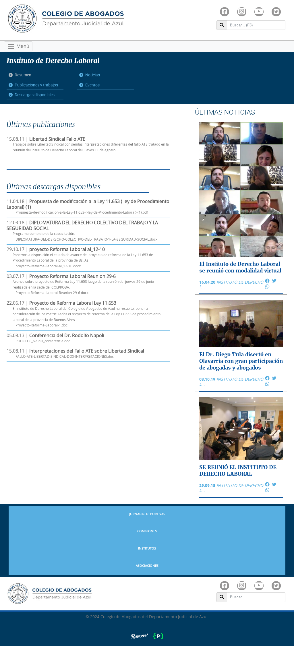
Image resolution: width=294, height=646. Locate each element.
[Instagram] (241, 11)
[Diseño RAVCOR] (140, 633)
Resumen (23, 75)
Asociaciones (147, 566)
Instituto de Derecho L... (231, 284)
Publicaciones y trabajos (36, 85)
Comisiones (147, 531)
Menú (22, 46)
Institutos (147, 548)
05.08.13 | (55, 338)
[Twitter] (276, 11)
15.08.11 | (88, 144)
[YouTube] (259, 11)
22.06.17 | (83, 313)
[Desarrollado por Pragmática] (158, 633)
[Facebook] (224, 11)
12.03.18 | (82, 230)
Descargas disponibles (35, 94)
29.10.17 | (80, 257)
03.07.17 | (80, 284)
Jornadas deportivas (147, 514)
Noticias (92, 75)
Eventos (92, 85)
